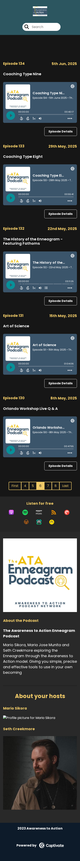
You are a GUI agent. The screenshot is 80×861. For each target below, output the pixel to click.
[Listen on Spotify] (25, 512)
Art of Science (16, 325)
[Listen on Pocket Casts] (66, 512)
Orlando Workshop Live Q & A (30, 408)
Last (65, 485)
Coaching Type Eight (23, 156)
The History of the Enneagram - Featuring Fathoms (33, 241)
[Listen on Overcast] (26, 522)
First (14, 485)
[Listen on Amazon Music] (39, 512)
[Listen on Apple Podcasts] (11, 512)
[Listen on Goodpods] (52, 522)
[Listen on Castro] (39, 522)
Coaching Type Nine (22, 73)
